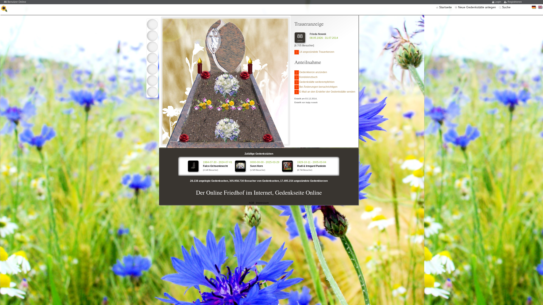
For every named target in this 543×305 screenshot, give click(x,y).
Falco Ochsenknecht (215, 166)
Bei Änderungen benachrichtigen (318, 86)
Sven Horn (256, 166)
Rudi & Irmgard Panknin (311, 166)
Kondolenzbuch (308, 77)
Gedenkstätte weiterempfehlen (316, 81)
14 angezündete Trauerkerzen (316, 51)
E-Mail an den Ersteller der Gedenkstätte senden (327, 91)
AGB (251, 202)
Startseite (446, 7)
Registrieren (515, 1)
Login (498, 1)
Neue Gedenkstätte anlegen (477, 7)
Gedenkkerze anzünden (313, 72)
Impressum (262, 202)
